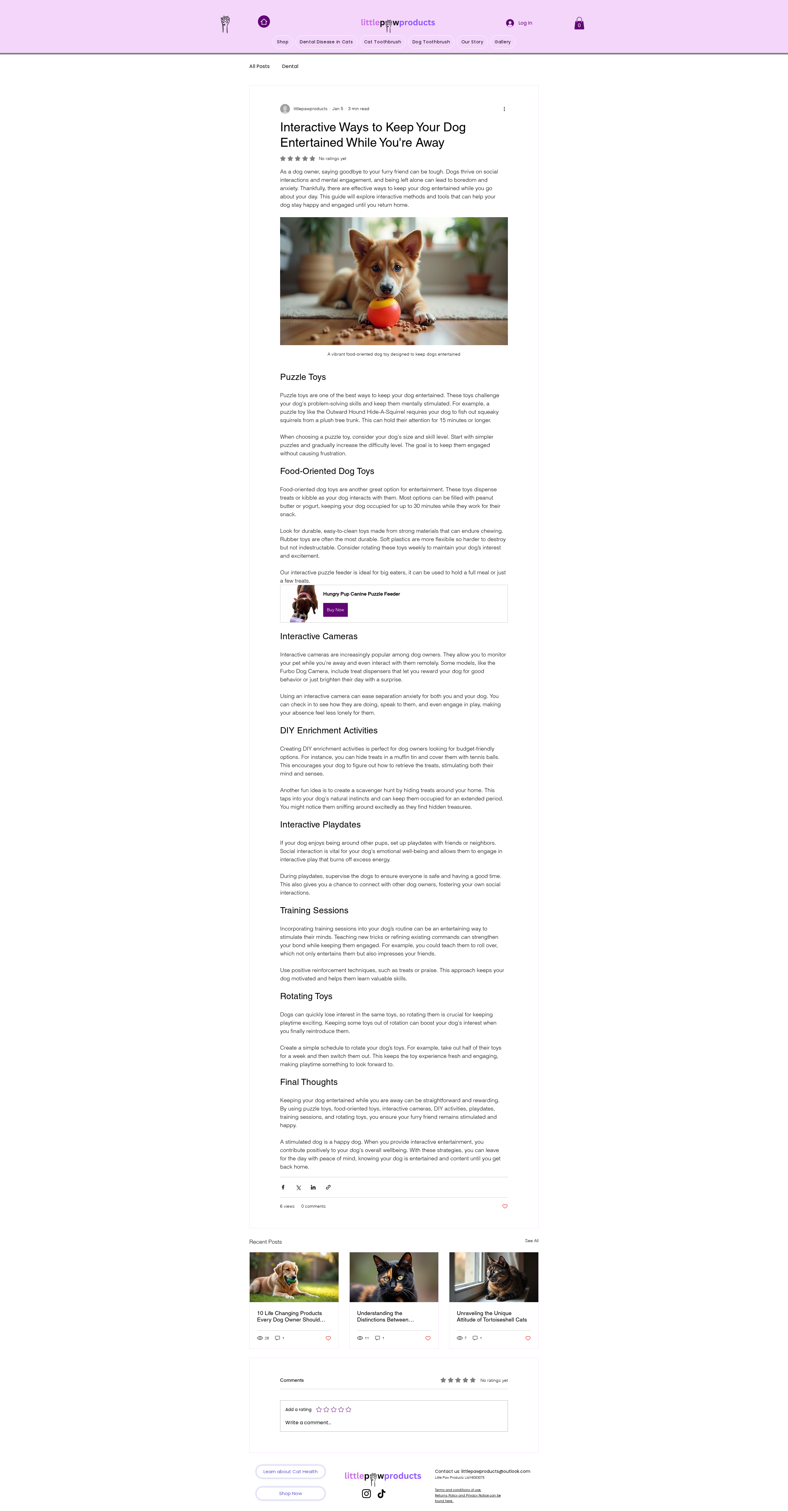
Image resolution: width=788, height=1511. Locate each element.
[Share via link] (328, 1187)
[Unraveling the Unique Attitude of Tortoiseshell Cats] (493, 1277)
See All (532, 1240)
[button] (394, 604)
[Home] (264, 21)
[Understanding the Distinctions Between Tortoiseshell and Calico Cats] (394, 1277)
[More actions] (504, 109)
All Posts (259, 66)
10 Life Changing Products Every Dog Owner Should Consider (289, 1316)
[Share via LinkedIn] (313, 1187)
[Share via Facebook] (283, 1187)
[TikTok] (382, 1494)
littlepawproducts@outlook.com (495, 1471)
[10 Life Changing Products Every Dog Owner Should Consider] (294, 1277)
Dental (290, 66)
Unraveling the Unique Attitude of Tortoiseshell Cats (492, 1316)
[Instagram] (366, 1494)
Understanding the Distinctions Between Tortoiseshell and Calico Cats (393, 1316)
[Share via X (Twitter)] (298, 1187)
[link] (579, 23)
